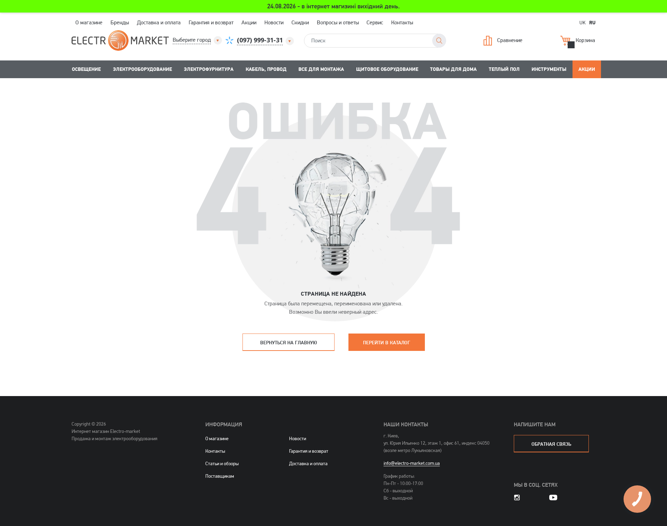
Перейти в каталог (386, 342)
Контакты (402, 22)
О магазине (88, 22)
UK (582, 22)
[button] (197, 40)
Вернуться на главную (288, 342)
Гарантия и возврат (211, 22)
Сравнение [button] (509, 39)
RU (592, 22)
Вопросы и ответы (338, 22)
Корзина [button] (585, 39)
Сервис (375, 22)
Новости (273, 22)
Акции (248, 22)
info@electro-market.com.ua (412, 463)
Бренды (119, 22)
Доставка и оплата (159, 22)
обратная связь (551, 444)
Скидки (300, 22)
